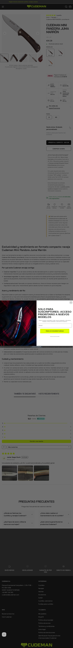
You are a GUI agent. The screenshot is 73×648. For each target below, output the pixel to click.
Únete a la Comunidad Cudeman (55, 331)
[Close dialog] (71, 302)
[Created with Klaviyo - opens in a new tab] (36, 347)
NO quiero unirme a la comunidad (54, 336)
